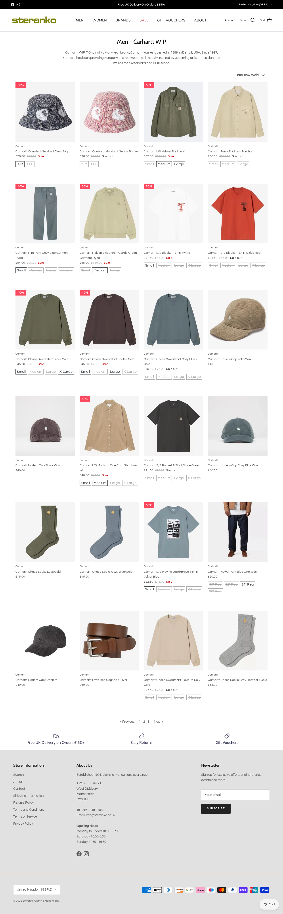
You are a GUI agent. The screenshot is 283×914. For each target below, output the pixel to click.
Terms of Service (25, 816)
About (17, 781)
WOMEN (99, 20)
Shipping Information (28, 795)
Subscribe (216, 808)
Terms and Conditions (28, 809)
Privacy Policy (23, 823)
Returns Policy (23, 802)
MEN (80, 20)
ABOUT (200, 20)
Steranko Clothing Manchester (41, 900)
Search (18, 774)
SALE (144, 20)
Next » (158, 721)
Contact (19, 788)
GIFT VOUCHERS (171, 20)
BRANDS (123, 20)
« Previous (127, 721)
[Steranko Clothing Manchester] (34, 20)
